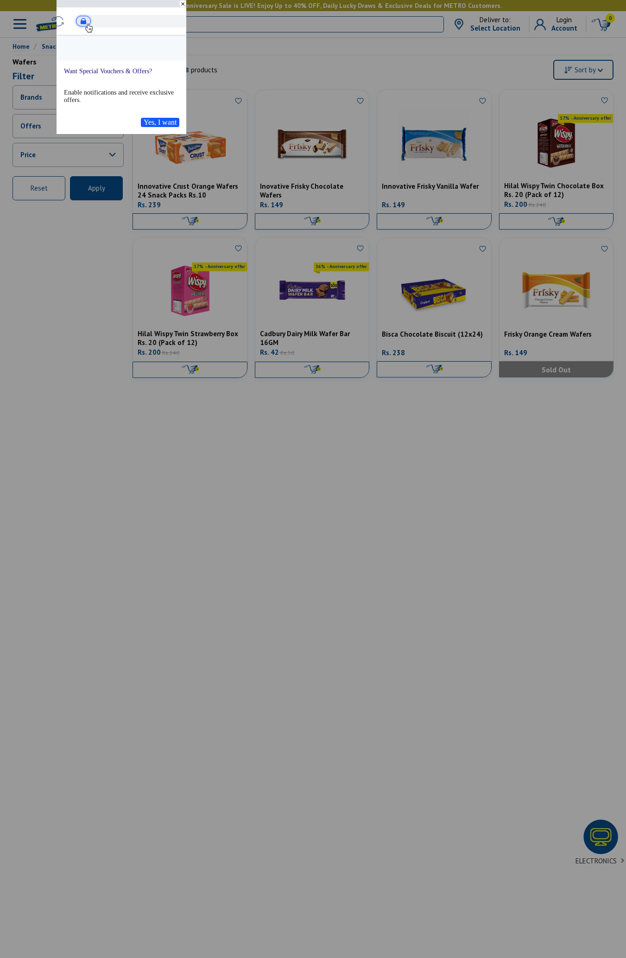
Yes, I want (160, 122)
